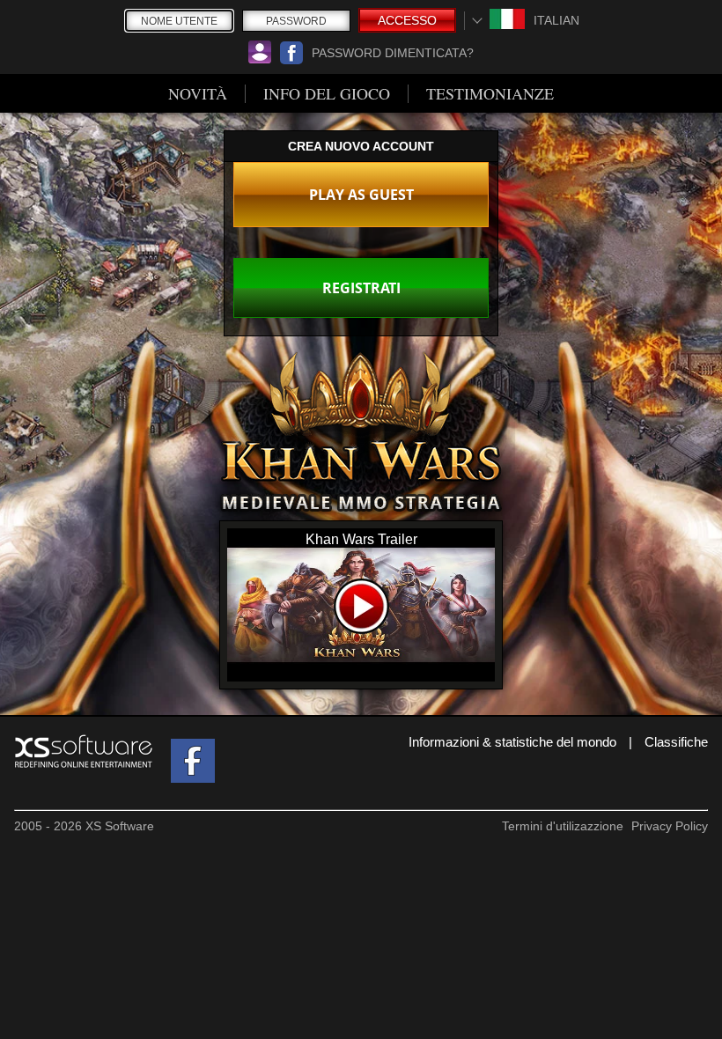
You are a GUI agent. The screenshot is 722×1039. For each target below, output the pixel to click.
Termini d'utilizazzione (562, 826)
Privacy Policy (669, 826)
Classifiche (676, 741)
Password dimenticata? (393, 53)
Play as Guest (361, 194)
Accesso (407, 20)
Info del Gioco (326, 93)
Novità (197, 93)
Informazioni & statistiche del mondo (512, 741)
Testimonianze (490, 93)
